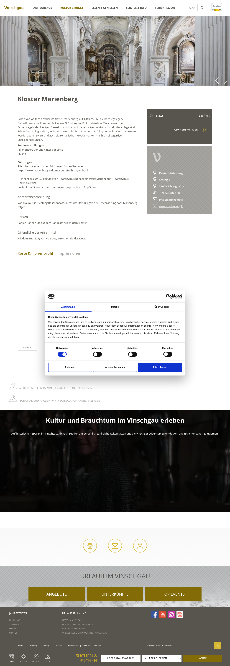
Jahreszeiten (18, 613)
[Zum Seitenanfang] (217, 645)
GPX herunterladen (186, 129)
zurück (27, 347)
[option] (115, 51)
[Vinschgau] (14, 8)
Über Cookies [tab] (161, 306)
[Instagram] (171, 614)
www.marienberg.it (171, 206)
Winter (13, 632)
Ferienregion (165, 8)
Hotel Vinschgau (72, 620)
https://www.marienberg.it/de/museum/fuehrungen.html (53, 170)
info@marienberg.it (171, 200)
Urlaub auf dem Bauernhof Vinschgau (84, 632)
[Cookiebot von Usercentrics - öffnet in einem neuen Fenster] (168, 296)
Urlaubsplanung (74, 613)
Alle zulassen (160, 367)
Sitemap (33, 645)
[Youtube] (162, 614)
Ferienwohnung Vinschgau (78, 624)
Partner (21, 645)
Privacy (46, 645)
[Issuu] (179, 614)
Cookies (58, 645)
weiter (203, 658)
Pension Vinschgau (73, 628)
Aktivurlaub (42, 8)
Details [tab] (115, 306)
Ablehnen (70, 367)
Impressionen (69, 253)
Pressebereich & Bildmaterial (160, 645)
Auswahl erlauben (115, 367)
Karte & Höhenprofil (35, 253)
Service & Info (136, 8)
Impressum (73, 645)
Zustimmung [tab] (68, 306)
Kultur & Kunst (71, 8)
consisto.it (111, 645)
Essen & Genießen (105, 8)
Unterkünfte (114, 594)
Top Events (173, 594)
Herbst (13, 628)
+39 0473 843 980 (170, 193)
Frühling (14, 620)
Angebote (56, 594)
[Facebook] (154, 614)
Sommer (14, 624)
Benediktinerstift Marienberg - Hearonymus (102, 179)
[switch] (97, 354)
